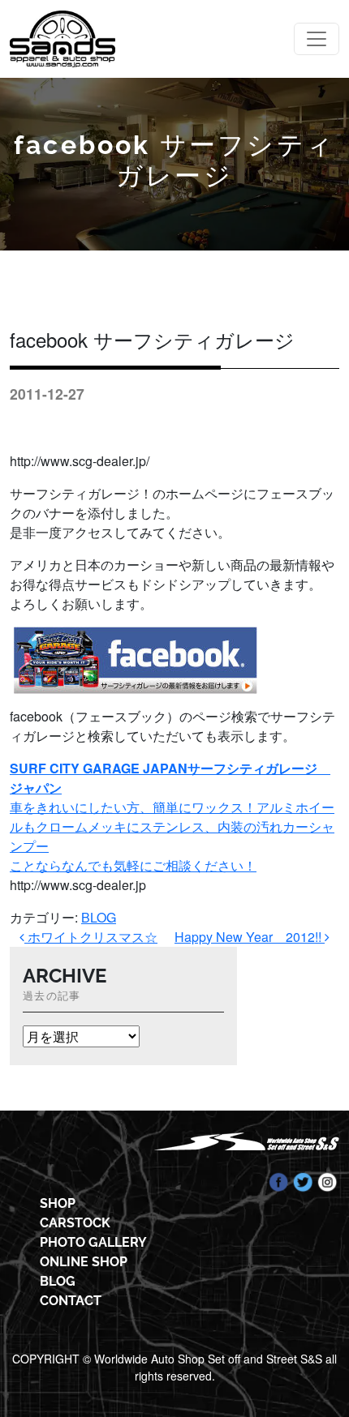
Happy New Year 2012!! (249, 936)
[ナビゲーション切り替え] (316, 39)
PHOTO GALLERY (93, 1242)
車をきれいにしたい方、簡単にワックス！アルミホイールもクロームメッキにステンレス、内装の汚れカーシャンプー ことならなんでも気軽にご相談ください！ (172, 817)
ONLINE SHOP (83, 1261)
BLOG (98, 917)
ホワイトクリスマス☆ (90, 936)
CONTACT (70, 1300)
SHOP (57, 1203)
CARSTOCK (75, 1223)
